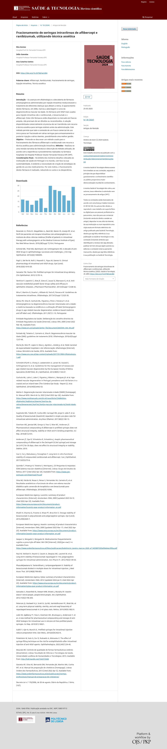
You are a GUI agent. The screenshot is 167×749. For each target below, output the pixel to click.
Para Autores (126, 66)
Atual (15, 17)
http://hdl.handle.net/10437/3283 (35, 659)
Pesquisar (148, 17)
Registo (144, 2)
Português (125, 47)
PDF (88, 97)
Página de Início (22, 25)
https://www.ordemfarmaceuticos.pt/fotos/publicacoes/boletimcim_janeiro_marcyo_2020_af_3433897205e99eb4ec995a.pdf (66, 548)
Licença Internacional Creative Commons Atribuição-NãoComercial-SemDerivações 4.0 (98, 159)
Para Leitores (126, 62)
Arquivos (24, 17)
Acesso (151, 2)
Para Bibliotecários (128, 69)
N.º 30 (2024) (45, 25)
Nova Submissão (129, 29)
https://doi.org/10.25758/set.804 (34, 73)
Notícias (35, 17)
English (124, 43)
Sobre (45, 17)
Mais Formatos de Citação (94, 279)
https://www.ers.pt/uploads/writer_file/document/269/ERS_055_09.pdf (45, 328)
